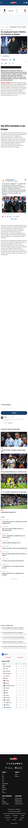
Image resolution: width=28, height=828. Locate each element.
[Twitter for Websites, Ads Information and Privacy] (25, 214)
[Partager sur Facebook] (14, 59)
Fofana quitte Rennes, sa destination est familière (13, 574)
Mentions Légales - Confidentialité (14, 809)
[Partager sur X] (2, 63)
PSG (2, 448)
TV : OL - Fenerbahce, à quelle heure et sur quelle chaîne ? (13, 536)
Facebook (14, 819)
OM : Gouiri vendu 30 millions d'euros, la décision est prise (12, 529)
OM (2, 469)
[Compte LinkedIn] (13, 763)
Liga (2, 29)
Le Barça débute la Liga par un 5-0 (11, 542)
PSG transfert (15, 815)
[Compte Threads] (21, 763)
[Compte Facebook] (9, 763)
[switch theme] (24, 3)
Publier (14, 413)
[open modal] (26, 2)
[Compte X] (7, 763)
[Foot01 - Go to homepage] (14, 759)
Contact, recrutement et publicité (14, 811)
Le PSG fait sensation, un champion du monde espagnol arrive (14, 522)
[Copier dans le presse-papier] (9, 63)
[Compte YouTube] (17, 763)
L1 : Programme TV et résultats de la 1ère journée (13, 567)
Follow (16, 181)
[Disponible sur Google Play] (9, 767)
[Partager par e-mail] (13, 63)
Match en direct (8, 817)
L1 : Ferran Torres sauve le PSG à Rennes (13, 560)
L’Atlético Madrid (5, 82)
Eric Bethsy (6, 56)
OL (1, 490)
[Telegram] (5, 63)
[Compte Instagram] (11, 763)
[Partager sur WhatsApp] (10, 59)
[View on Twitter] (25, 180)
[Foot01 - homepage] (14, 2)
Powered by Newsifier (14, 823)
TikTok (8, 819)
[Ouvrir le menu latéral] (1, 2)
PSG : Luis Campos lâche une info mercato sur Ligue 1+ (14, 554)
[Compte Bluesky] (19, 763)
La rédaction (7, 815)
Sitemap (20, 819)
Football (22, 815)
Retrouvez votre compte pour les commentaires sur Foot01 (15, 813)
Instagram (22, 817)
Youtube (15, 817)
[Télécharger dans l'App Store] (18, 767)
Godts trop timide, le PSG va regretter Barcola (14, 548)
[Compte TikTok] (15, 763)
